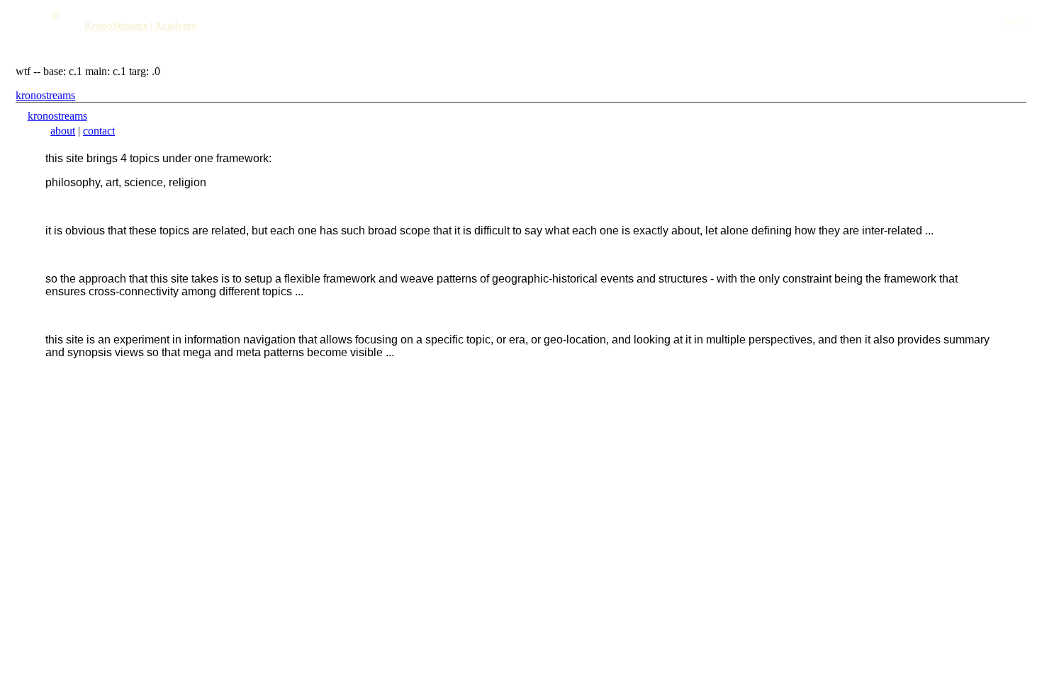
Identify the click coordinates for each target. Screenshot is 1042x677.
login (1016, 20)
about (62, 131)
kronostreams (45, 95)
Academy (176, 25)
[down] (57, 41)
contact (99, 131)
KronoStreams (115, 25)
